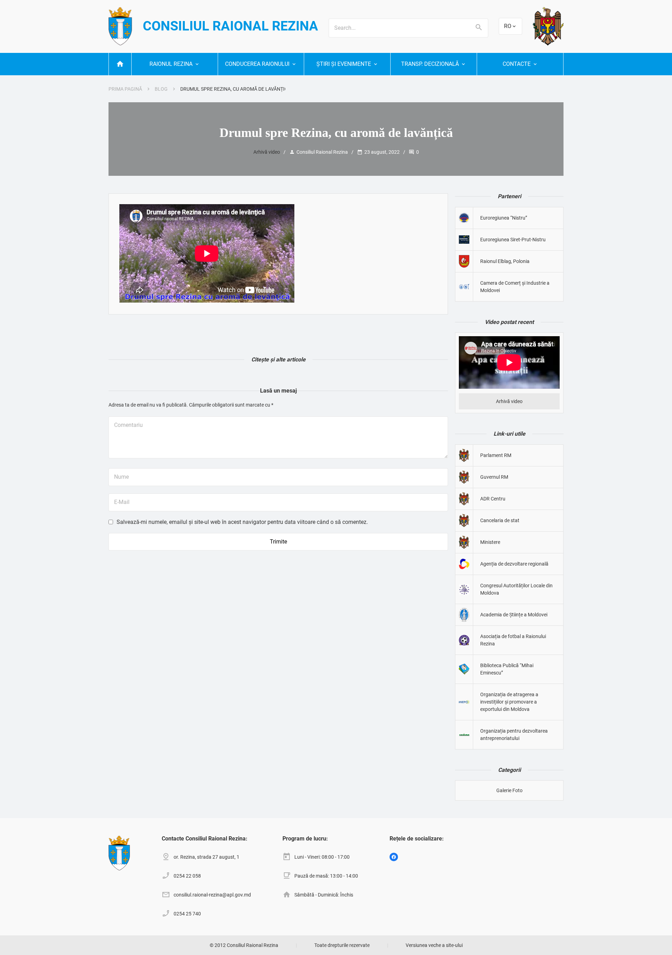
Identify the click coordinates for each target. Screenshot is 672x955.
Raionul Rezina (170, 64)
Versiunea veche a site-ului (434, 945)
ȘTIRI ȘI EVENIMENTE (343, 64)
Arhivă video (266, 152)
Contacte (517, 64)
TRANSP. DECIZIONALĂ (430, 64)
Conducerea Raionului (257, 64)
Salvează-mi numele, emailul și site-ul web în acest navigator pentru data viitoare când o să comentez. (242, 522)
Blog (161, 89)
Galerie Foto (509, 790)
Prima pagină (125, 89)
